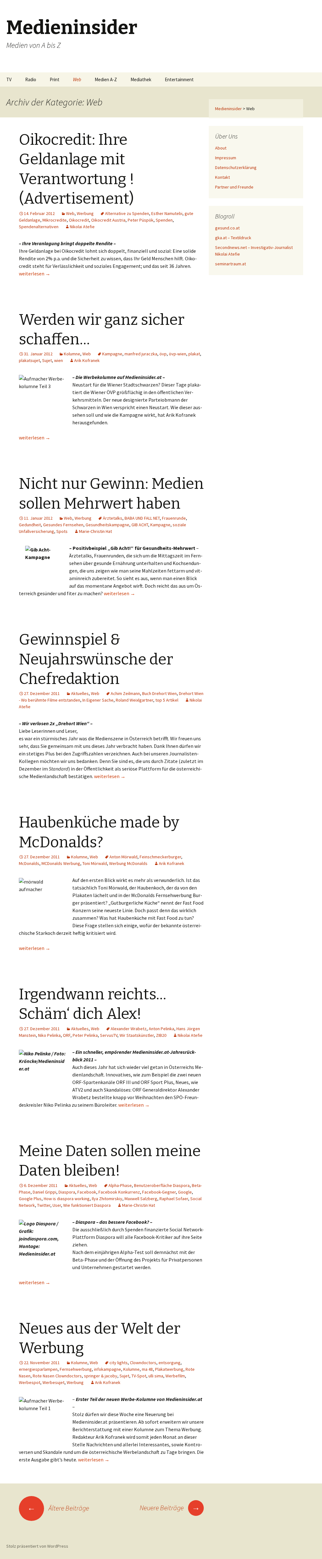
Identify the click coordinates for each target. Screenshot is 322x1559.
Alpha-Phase (120, 1185)
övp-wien (177, 354)
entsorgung (169, 1362)
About (220, 148)
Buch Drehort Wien (159, 693)
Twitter (43, 1205)
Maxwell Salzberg (141, 1198)
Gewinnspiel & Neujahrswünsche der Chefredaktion (96, 659)
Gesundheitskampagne (107, 525)
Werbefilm (175, 1376)
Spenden (164, 220)
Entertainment (179, 79)
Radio (30, 79)
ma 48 (147, 1369)
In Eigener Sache (98, 700)
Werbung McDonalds (128, 863)
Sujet (47, 360)
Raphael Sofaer (173, 1198)
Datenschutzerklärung (236, 167)
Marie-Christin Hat (95, 531)
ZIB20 (161, 1035)
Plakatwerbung (169, 1369)
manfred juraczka (141, 354)
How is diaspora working (67, 1198)
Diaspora (66, 1192)
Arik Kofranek (87, 360)
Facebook (86, 1192)
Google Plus (30, 1198)
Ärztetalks (112, 518)
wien (58, 360)
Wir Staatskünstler (136, 1035)
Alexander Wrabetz (129, 1028)
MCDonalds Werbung (61, 863)
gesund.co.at (227, 228)
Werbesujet (53, 1382)
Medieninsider (228, 108)
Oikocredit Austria (108, 220)
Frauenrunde (174, 518)
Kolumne (72, 354)
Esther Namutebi (166, 213)
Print (54, 79)
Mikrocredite (54, 220)
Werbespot (29, 1382)
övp (163, 354)
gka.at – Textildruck (233, 237)
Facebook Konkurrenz (119, 1192)
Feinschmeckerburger (160, 857)
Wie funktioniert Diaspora (87, 1205)
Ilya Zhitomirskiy (107, 1198)
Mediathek (140, 79)
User (57, 1205)
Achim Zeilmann (125, 693)
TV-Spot (138, 1376)
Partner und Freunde (234, 187)
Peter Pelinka (85, 1035)
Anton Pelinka (161, 1028)
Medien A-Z (106, 79)
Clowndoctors (143, 1362)
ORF (66, 1035)
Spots (62, 531)
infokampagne (107, 1369)
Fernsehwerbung (76, 1369)
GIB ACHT (139, 525)
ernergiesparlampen (38, 1369)
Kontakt (222, 177)
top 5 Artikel (166, 700)
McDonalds (29, 863)
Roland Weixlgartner (134, 700)
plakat (194, 354)
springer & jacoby (100, 1376)
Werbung (85, 213)
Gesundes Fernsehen (63, 525)
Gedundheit (30, 525)
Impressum (225, 158)
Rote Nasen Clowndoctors (57, 1376)
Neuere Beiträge (170, 1507)
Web (77, 79)
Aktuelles (80, 693)
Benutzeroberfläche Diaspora (162, 1185)
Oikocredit (79, 220)
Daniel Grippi (44, 1192)
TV (9, 79)
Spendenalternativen (38, 226)
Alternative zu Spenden (127, 213)
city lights (118, 1362)
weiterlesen (34, 273)
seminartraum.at (230, 264)
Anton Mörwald (123, 857)
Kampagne (112, 354)
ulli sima (155, 1376)
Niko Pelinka (49, 1035)
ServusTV (108, 1035)
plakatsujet (29, 360)
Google (185, 1192)
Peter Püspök (140, 220)
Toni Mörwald (94, 863)
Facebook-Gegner (159, 1192)
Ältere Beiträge (58, 1508)
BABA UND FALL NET (142, 518)
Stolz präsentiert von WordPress (37, 1546)
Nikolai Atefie (82, 226)
